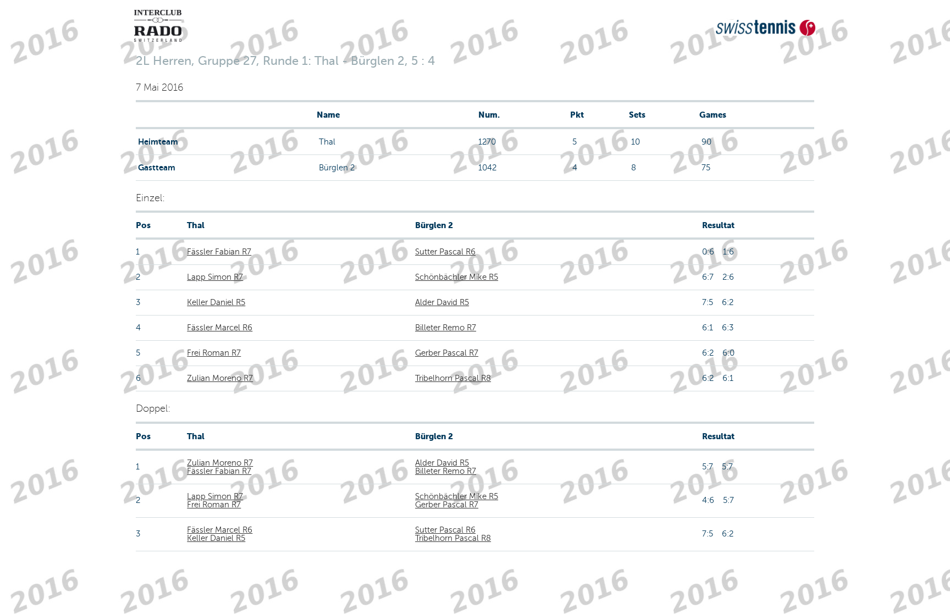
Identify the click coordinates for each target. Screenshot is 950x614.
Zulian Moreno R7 (220, 378)
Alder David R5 (442, 302)
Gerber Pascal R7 (446, 353)
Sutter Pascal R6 (445, 251)
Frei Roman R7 (214, 353)
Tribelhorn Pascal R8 (453, 378)
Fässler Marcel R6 (219, 327)
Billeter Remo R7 (445, 327)
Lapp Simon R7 (215, 277)
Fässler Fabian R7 (219, 251)
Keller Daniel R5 (216, 302)
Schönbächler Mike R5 (456, 277)
